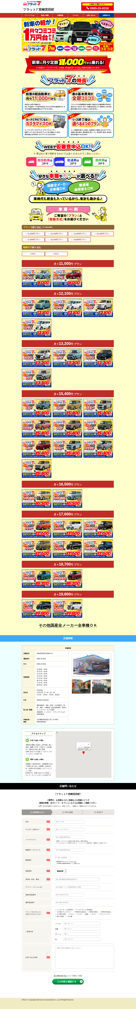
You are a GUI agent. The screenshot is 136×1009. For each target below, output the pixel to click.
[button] (83, 753)
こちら (74, 861)
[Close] (88, 744)
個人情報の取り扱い (60, 976)
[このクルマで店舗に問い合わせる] (37, 286)
